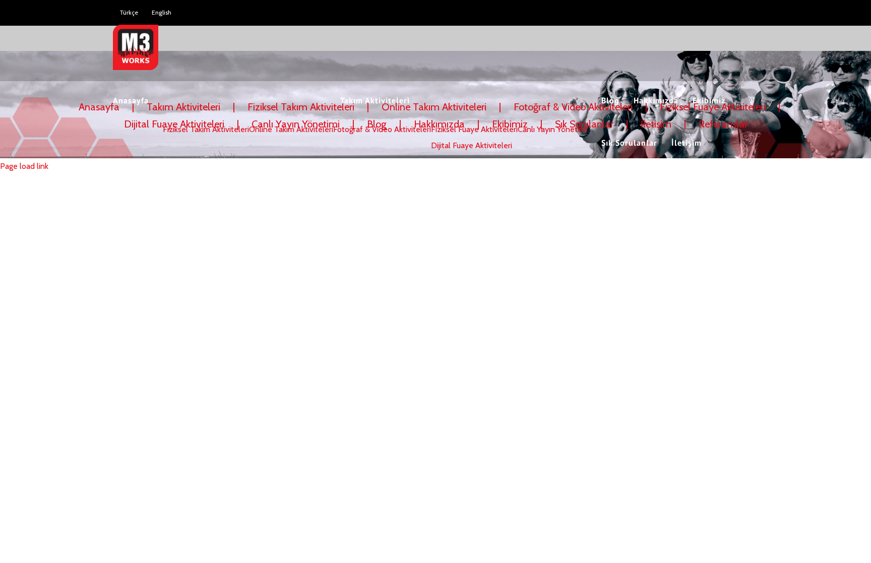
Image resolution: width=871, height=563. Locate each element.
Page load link (24, 166)
